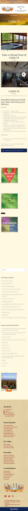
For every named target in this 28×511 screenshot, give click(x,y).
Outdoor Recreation (8, 476)
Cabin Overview (7, 444)
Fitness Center (7, 477)
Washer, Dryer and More (9, 436)
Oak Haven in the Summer (9, 457)
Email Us (7, 411)
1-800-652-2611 (8, 409)
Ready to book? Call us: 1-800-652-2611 (14, 150)
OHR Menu (14, 15)
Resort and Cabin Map (8, 446)
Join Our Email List (9, 412)
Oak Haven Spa (7, 471)
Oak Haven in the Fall (8, 458)
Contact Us (7, 503)
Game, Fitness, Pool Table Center (11, 427)
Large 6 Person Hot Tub (9, 431)
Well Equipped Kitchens (8, 433)
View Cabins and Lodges (9, 447)
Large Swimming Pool (8, 425)
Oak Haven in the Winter (9, 460)
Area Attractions (7, 472)
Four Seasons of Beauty (9, 474)
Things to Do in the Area (9, 461)
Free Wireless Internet (8, 428)
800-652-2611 (11, 1)
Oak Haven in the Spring (9, 455)
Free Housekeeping (8, 430)
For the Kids (6, 479)
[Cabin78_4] (14, 41)
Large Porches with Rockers (9, 435)
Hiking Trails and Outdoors (9, 463)
